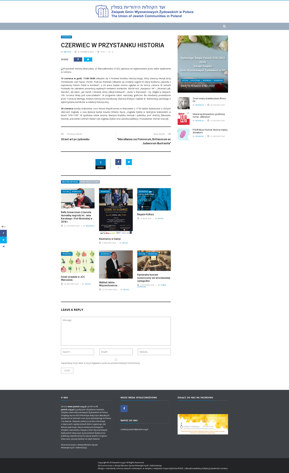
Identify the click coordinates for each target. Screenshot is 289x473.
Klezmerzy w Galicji (110, 238)
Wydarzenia (66, 37)
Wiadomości (207, 80)
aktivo (67, 52)
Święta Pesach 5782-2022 (197, 85)
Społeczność (195, 80)
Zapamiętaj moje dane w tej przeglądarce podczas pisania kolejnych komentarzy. (100, 363)
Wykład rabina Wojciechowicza (108, 284)
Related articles (70, 182)
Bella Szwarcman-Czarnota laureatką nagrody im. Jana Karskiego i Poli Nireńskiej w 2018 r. (76, 217)
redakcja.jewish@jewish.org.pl (134, 429)
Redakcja (90, 226)
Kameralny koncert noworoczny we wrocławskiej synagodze (153, 278)
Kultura (66, 192)
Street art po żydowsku (75, 139)
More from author (89, 182)
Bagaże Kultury (145, 214)
